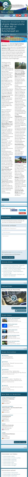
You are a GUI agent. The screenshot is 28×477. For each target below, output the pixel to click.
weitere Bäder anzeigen (20, 442)
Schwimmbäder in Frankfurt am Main (12, 458)
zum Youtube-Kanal (21, 310)
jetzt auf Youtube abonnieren (19, 308)
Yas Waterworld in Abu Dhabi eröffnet (12, 270)
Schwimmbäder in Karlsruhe (9, 461)
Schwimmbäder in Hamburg (9, 459)
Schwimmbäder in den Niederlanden (11, 474)
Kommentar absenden (8, 257)
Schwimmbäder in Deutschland (10, 472)
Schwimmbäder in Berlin (9, 456)
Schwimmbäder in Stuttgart (9, 465)
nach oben (5, 199)
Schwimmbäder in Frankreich (10, 475)
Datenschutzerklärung (17, 252)
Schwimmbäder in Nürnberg (9, 463)
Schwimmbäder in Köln (8, 462)
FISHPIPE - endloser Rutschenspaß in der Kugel (14, 268)
